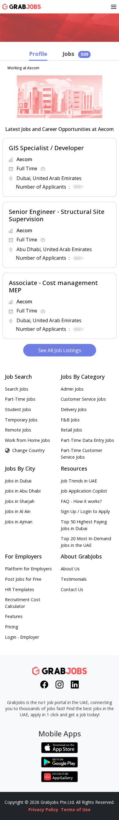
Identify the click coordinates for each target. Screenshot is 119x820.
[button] (59, 167)
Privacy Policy (43, 809)
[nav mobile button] (114, 7)
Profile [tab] (38, 53)
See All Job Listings (59, 350)
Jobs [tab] (75, 53)
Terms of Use (76, 809)
